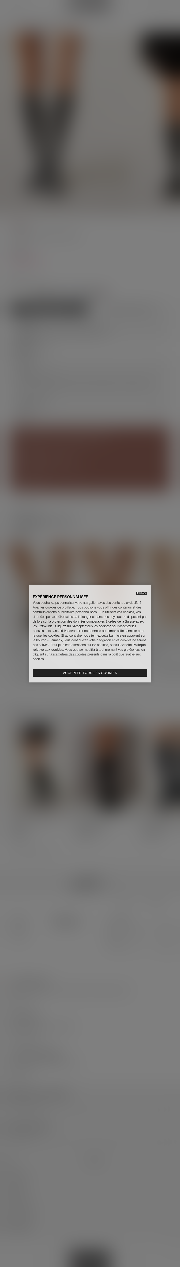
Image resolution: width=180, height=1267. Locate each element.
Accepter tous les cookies (90, 673)
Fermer (141, 593)
